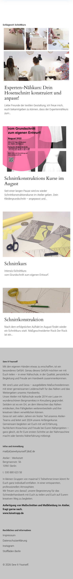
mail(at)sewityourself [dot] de (19, 451)
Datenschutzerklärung (15, 540)
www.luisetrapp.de (13, 513)
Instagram (8, 545)
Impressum (9, 535)
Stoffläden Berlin (12, 551)
